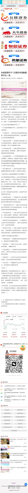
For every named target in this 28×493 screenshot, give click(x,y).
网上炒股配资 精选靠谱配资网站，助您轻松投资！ (14, 393)
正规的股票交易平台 (20, 416)
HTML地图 (17, 488)
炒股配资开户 (20, 410)
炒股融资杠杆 (7, 423)
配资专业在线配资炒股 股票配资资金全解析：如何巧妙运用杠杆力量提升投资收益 (14, 161)
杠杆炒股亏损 (20, 420)
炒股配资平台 (23, 6)
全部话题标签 (14, 430)
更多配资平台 (23, 10)
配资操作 (7, 410)
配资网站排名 (20, 413)
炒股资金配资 (20, 186)
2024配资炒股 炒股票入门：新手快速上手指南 (14, 386)
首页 (2, 6)
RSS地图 (13, 488)
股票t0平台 (20, 427)
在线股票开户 (20, 78)
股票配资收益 (7, 420)
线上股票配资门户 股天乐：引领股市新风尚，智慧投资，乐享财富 (15, 389)
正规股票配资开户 (7, 416)
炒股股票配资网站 (11, 6)
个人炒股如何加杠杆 (7, 427)
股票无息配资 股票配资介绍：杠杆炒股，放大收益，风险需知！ (15, 396)
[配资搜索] (25, 2)
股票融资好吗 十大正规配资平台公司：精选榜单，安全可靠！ (14, 400)
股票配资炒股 (7, 413)
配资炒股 (20, 423)
